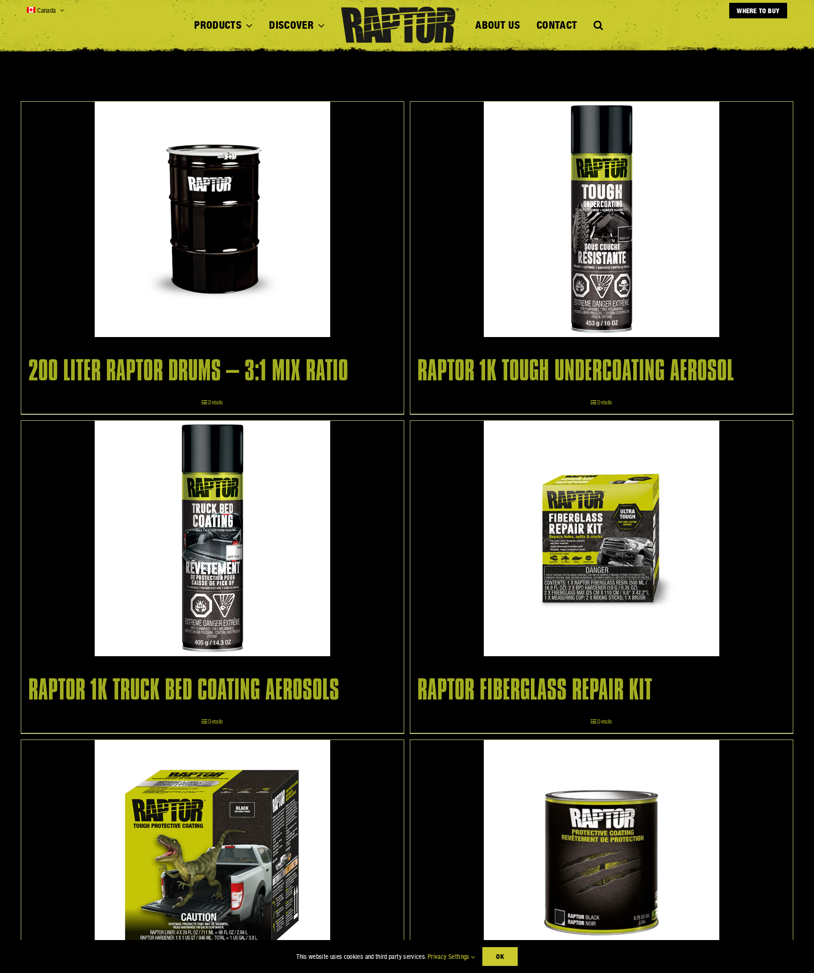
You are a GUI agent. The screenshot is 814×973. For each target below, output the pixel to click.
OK (500, 956)
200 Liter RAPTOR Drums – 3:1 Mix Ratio (188, 371)
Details (215, 402)
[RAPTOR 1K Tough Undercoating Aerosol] (601, 219)
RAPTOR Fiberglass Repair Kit (534, 690)
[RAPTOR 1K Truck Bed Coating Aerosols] (212, 538)
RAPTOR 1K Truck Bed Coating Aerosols (183, 690)
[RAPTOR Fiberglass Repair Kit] (601, 538)
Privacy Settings (449, 956)
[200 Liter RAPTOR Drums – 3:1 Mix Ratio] (212, 219)
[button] (598, 25)
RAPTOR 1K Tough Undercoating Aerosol (575, 371)
